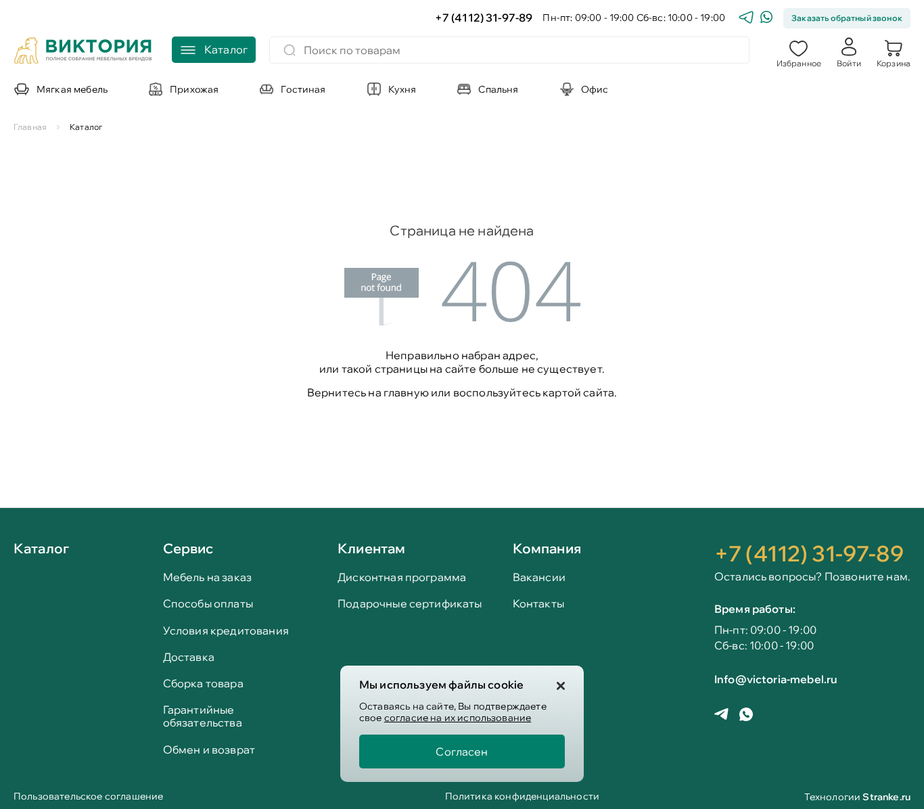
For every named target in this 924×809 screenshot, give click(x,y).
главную (406, 392)
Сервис (188, 548)
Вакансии (539, 577)
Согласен (462, 751)
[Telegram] (746, 18)
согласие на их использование (457, 718)
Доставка (188, 657)
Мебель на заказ (207, 577)
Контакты (538, 603)
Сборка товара (203, 683)
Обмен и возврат (209, 749)
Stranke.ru (886, 797)
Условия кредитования (226, 630)
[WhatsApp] (766, 18)
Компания (547, 548)
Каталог (41, 549)
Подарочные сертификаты (410, 603)
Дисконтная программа (402, 577)
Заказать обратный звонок (846, 18)
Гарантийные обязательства (202, 716)
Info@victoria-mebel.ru (775, 679)
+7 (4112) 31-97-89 (484, 18)
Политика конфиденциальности (522, 797)
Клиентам (371, 548)
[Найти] (289, 50)
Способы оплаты (208, 603)
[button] (799, 52)
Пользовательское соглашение (88, 797)
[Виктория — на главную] (83, 52)
